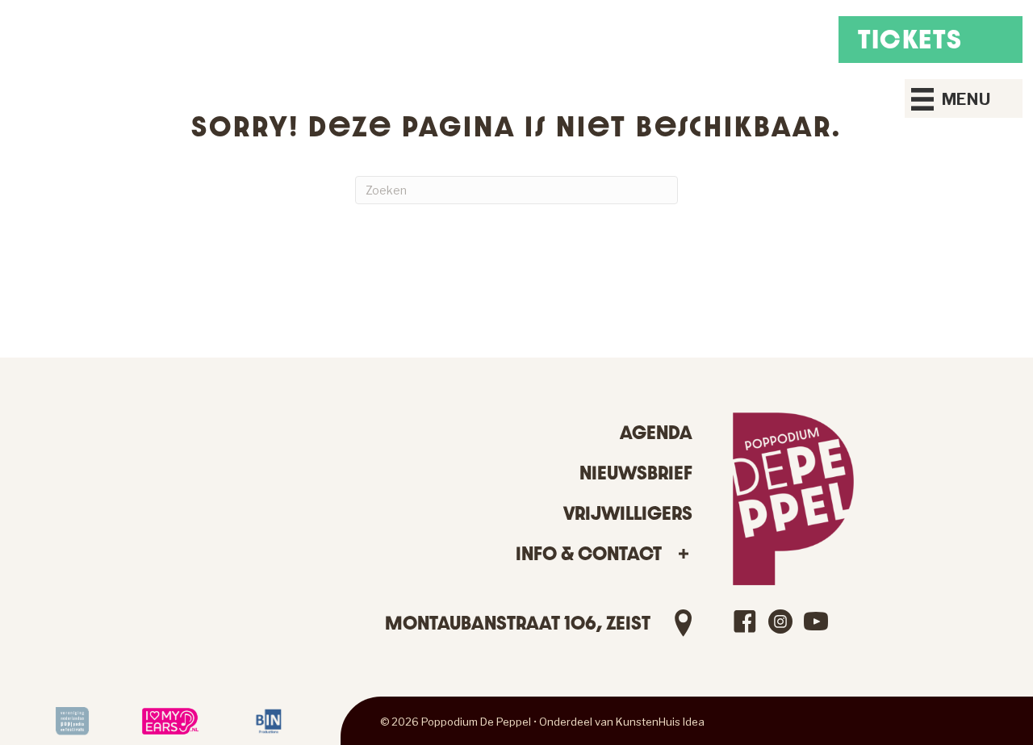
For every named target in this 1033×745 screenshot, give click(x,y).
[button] (683, 554)
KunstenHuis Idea (660, 721)
